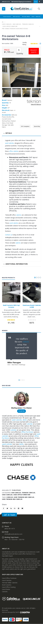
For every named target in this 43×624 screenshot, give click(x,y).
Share (4, 504)
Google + (14, 508)
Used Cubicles (7, 16)
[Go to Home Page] (2, 22)
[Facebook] (39, 1)
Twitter (7, 508)
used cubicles (9, 143)
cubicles (18, 215)
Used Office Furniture (21, 495)
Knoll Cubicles (6, 585)
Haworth (38, 16)
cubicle (25, 341)
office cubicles (13, 151)
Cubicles (5, 591)
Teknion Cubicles (28, 493)
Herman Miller (26, 16)
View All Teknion (36, 104)
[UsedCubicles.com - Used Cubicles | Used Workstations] (21, 8)
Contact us (8, 235)
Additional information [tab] (17, 264)
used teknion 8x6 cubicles (12, 499)
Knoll (33, 16)
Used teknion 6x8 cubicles (24, 497)
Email (35, 1)
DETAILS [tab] (9, 133)
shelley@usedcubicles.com (13, 534)
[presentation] (2, 72)
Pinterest (18, 508)
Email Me (21, 411)
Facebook (3, 508)
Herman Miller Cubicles (9, 583)
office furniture (27, 432)
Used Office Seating (9, 587)
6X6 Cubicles (16, 16)
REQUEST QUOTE (33, 51)
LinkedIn (11, 508)
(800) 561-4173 (6, 1)
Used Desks (6, 589)
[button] (35, 277)
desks (25, 420)
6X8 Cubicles (16, 493)
